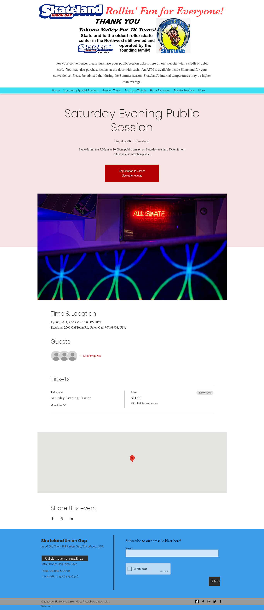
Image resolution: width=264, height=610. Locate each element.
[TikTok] (197, 601)
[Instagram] (209, 601)
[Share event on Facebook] (52, 518)
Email (128, 548)
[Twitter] (215, 601)
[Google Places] (220, 601)
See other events (132, 175)
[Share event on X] (62, 518)
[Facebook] (203, 601)
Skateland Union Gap (64, 541)
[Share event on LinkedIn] (71, 518)
